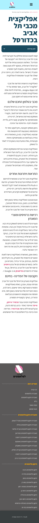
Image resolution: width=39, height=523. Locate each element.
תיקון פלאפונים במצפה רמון (27, 486)
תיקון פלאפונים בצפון (30, 478)
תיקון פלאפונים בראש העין (28, 499)
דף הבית (35, 12)
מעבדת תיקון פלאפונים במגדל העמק (24, 420)
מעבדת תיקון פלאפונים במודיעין (26, 433)
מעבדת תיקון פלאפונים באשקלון (26, 446)
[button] (4, 49)
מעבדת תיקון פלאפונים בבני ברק (26, 458)
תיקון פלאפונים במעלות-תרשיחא (26, 503)
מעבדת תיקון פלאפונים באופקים (26, 441)
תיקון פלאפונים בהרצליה (28, 495)
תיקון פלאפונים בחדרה (29, 474)
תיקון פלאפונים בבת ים (29, 507)
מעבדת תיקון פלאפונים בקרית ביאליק (24, 450)
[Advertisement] (19, 337)
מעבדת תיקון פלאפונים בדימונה (26, 437)
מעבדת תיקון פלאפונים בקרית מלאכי (24, 429)
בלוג (31, 12)
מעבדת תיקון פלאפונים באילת (27, 425)
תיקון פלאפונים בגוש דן (29, 482)
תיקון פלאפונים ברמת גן (29, 491)
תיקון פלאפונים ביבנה (30, 470)
